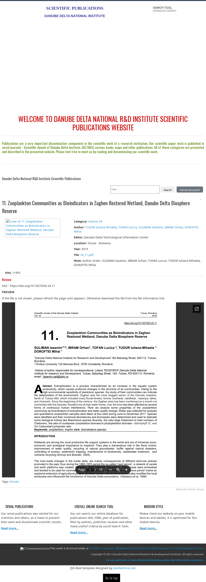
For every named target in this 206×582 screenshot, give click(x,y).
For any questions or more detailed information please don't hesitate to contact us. (155, 560)
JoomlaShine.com (124, 568)
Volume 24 (95, 221)
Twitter (193, 10)
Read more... (148, 528)
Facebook (184, 10)
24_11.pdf (86, 255)
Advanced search (190, 190)
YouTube (201, 10)
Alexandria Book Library (190, 489)
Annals (15, 481)
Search (168, 190)
